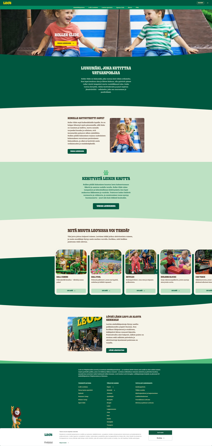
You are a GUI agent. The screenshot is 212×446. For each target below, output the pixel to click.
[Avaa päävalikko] (208, 3)
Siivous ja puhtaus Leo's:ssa (144, 403)
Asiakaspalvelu (140, 387)
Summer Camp (83, 396)
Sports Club (120, 7)
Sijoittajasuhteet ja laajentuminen (146, 393)
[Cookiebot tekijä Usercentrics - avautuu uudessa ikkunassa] (48, 443)
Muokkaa (159, 438)
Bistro (130, 7)
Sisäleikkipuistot (79, 7)
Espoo (109, 387)
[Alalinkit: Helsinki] (114, 390)
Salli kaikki (160, 432)
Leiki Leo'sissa (93, 7)
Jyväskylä (110, 396)
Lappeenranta (111, 409)
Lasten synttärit (107, 7)
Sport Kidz (81, 403)
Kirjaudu (200, 2)
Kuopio (109, 403)
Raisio (109, 418)
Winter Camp (82, 399)
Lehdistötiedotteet (141, 396)
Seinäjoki (110, 422)
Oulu (108, 412)
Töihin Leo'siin (140, 390)
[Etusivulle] (7, 3)
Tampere (110, 425)
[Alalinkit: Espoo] (113, 387)
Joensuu (109, 393)
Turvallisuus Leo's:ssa (142, 399)
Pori (108, 415)
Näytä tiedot (62, 442)
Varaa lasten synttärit (85, 390)
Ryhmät (80, 393)
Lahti (108, 406)
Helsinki (109, 390)
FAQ (137, 7)
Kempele (110, 399)
